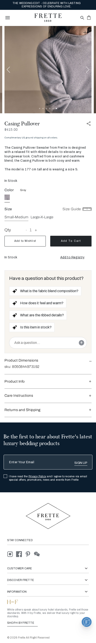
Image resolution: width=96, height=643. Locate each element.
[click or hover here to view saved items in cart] (89, 17)
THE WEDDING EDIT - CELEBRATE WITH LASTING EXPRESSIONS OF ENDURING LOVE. (47, 5)
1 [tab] (39, 108)
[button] (72, 257)
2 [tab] (43, 108)
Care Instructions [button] (18, 395)
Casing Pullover (22, 123)
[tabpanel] (48, 69)
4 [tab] (49, 108)
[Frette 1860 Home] (48, 17)
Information (17, 591)
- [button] (26, 230)
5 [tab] (53, 108)
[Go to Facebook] (20, 553)
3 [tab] (46, 108)
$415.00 (11, 129)
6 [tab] (56, 108)
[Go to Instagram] (11, 553)
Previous (8, 69)
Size (8, 209)
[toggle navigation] (7, 18)
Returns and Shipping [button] (22, 410)
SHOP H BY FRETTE (21, 622)
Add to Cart (71, 240)
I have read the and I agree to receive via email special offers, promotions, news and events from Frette (48, 478)
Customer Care (19, 568)
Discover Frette (20, 580)
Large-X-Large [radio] (42, 217)
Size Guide (72, 209)
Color (9, 190)
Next (87, 69)
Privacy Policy (37, 476)
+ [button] (36, 230)
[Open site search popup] (82, 18)
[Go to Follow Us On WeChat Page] (38, 553)
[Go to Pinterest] (29, 553)
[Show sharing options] (89, 123)
